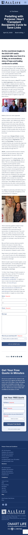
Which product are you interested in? (13, 415)
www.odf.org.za (12, 282)
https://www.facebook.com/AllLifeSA (11, 287)
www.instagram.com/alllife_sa (9, 277)
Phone (6, 308)
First (3, 297)
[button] (25, 2)
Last (3, 302)
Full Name (8, 402)
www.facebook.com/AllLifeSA (9, 279)
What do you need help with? (12, 335)
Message (4, 314)
